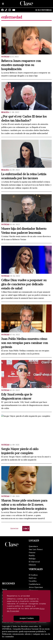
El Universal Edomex (34, 563)
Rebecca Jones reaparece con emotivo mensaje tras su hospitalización (21, 65)
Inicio (4, 589)
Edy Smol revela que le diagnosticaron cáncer (16, 396)
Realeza (5, 112)
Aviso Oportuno (36, 587)
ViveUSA (33, 581)
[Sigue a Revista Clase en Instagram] (10, 10)
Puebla (32, 556)
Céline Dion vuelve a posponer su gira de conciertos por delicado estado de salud (24, 284)
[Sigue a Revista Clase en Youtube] (14, 10)
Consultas (42, 622)
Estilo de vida (7, 622)
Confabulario (34, 584)
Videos (18, 622)
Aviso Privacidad (29, 622)
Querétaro (33, 546)
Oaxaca (32, 552)
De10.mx (33, 578)
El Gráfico (33, 575)
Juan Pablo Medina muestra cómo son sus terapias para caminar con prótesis (24, 343)
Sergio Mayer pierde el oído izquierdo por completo (19, 451)
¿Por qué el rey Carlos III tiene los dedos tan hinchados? (24, 118)
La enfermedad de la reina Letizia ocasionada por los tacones (23, 176)
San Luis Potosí (36, 549)
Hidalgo (32, 559)
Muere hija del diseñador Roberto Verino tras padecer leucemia (23, 231)
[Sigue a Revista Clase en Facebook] (3, 10)
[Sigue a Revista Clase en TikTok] (6, 10)
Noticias (5, 57)
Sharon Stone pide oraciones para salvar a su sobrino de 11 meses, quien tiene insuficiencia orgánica (24, 505)
